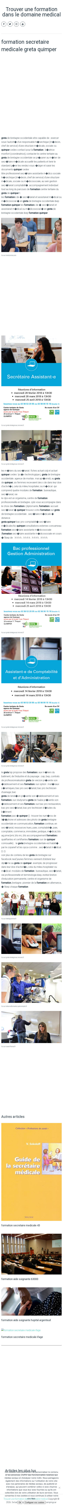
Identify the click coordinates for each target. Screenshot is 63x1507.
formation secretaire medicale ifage (22, 1337)
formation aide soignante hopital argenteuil (26, 1320)
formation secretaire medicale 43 (20, 1225)
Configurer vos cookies (34, 1502)
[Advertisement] (31, 100)
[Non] (59, 1487)
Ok (20, 1502)
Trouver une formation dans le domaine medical (31, 12)
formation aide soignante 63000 (19, 1279)
